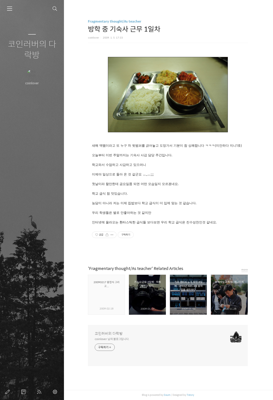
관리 (56, 392)
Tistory (190, 394)
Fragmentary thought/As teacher (114, 21)
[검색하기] (55, 8)
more (244, 269)
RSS (40, 392)
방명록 (24, 392)
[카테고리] (9, 8)
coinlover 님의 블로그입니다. (112, 339)
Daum (167, 394)
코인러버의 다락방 (32, 50)
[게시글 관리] (112, 235)
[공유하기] (107, 235)
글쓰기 (8, 392)
